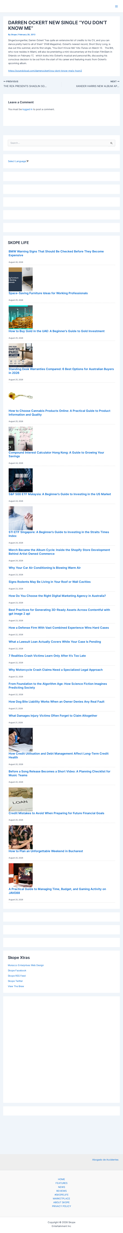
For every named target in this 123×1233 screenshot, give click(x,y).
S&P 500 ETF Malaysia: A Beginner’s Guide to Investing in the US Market (60, 494)
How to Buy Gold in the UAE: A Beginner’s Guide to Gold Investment (57, 331)
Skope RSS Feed (17, 975)
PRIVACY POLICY (61, 1206)
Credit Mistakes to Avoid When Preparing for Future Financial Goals (56, 813)
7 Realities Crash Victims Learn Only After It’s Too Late (47, 655)
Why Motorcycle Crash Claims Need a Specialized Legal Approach (56, 669)
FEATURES (61, 1183)
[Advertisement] (61, 1049)
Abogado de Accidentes (105, 1159)
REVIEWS (61, 1190)
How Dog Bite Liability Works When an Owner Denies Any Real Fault (56, 701)
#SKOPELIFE (62, 1194)
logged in (27, 109)
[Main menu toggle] (116, 6)
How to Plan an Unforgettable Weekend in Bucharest (46, 851)
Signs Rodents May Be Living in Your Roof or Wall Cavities (50, 581)
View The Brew (16, 986)
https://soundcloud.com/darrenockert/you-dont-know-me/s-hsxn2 (45, 70)
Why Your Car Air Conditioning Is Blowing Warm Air (45, 567)
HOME (61, 1179)
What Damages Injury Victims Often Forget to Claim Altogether (53, 715)
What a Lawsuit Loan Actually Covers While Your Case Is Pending (55, 641)
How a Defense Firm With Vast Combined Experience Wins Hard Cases (59, 627)
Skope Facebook (17, 970)
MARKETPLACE (61, 1198)
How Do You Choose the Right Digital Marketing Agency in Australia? (57, 595)
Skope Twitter (15, 981)
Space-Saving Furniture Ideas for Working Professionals (48, 293)
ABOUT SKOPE (61, 1202)
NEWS (61, 1187)
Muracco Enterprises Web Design (26, 965)
